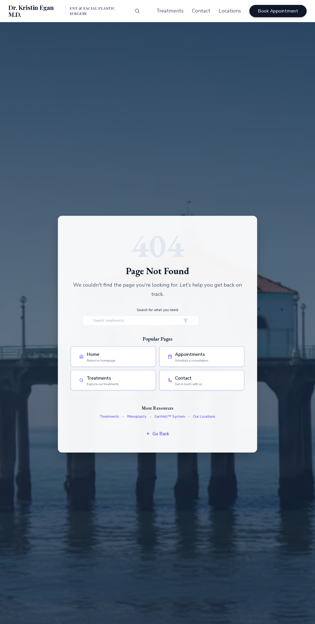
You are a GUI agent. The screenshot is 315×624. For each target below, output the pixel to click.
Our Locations (204, 416)
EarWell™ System (170, 416)
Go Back (160, 434)
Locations (230, 10)
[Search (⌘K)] (137, 11)
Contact (201, 10)
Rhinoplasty (136, 416)
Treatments (170, 10)
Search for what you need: (157, 309)
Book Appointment (278, 11)
